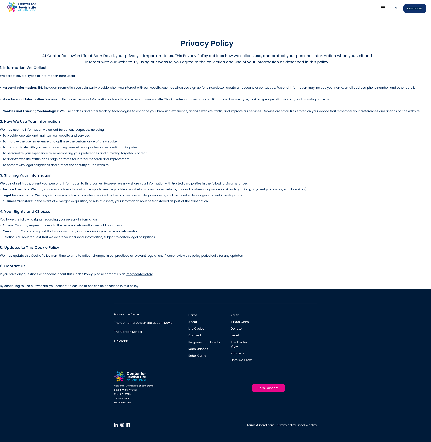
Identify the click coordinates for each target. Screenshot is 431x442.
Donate (236, 329)
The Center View (239, 344)
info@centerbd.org (139, 274)
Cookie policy (307, 425)
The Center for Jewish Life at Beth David (143, 323)
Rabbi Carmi (197, 356)
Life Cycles (196, 329)
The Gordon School (128, 332)
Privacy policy (286, 425)
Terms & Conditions (260, 425)
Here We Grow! (242, 360)
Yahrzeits (237, 353)
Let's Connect (268, 388)
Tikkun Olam (240, 322)
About (192, 322)
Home (192, 315)
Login (395, 7)
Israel (235, 335)
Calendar (121, 341)
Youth (235, 315)
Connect (194, 335)
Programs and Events (204, 342)
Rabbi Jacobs (198, 349)
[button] (383, 8)
